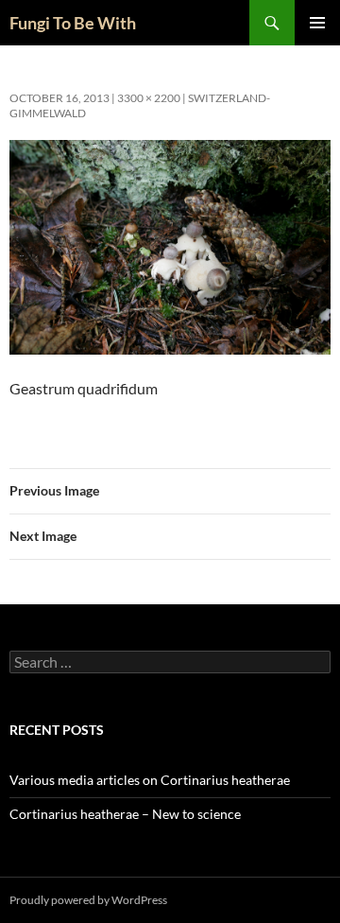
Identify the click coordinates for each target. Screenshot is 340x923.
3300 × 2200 (148, 98)
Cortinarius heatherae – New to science (125, 814)
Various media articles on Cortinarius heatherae (149, 780)
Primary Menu (317, 22)
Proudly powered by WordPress (88, 900)
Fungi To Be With (72, 22)
